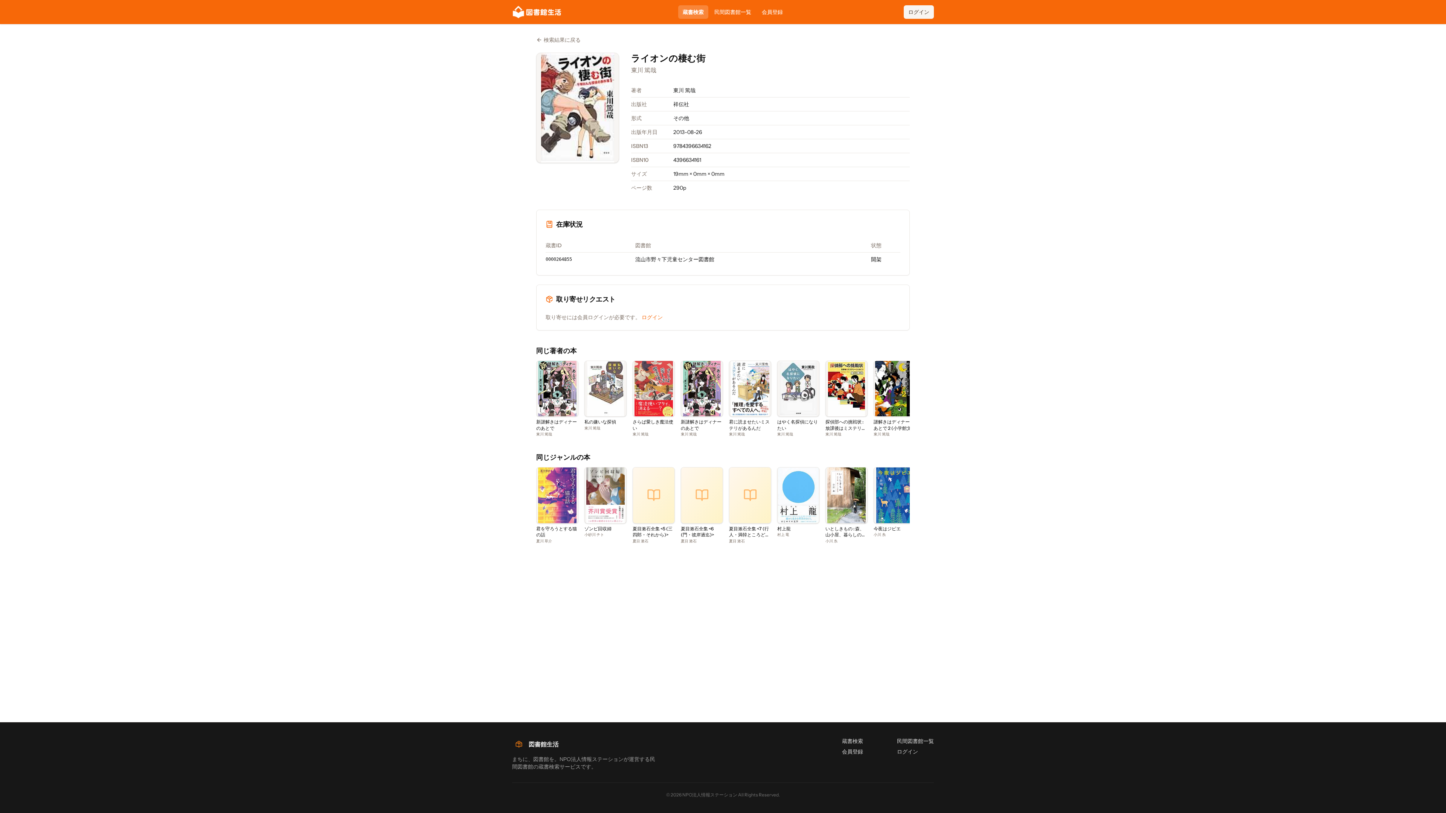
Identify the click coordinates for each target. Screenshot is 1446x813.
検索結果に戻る (562, 40)
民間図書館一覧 (732, 12)
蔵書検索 (693, 12)
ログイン (918, 12)
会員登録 (772, 12)
